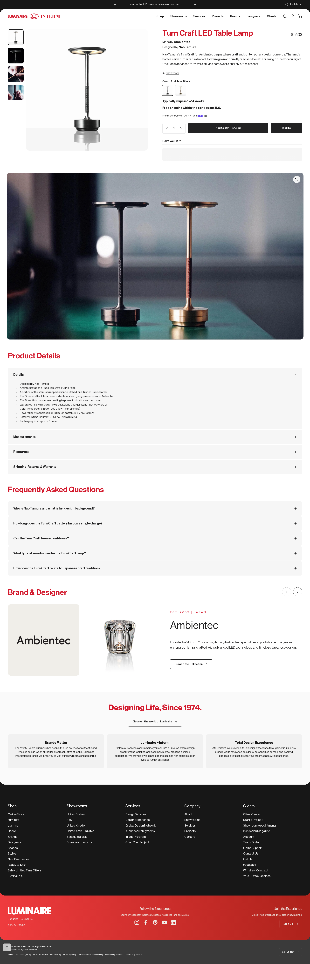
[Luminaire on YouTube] (164, 922)
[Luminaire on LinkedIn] (173, 922)
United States (76, 814)
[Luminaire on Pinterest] (155, 922)
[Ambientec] (81, 640)
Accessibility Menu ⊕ (133, 955)
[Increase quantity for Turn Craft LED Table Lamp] (181, 128)
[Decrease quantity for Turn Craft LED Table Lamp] (166, 128)
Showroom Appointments (259, 825)
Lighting (13, 825)
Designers (14, 842)
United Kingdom (77, 825)
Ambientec (182, 42)
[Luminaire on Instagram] (136, 922)
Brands (12, 836)
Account (248, 836)
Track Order (251, 842)
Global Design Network (140, 825)
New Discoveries (18, 859)
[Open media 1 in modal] (296, 179)
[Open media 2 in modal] (87, 90)
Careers (189, 836)
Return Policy (55, 955)
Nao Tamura (187, 47)
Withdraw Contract (255, 870)
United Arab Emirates (80, 831)
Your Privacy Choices (256, 876)
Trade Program (135, 836)
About (188, 814)
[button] (291, 924)
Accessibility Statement (114, 955)
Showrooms (192, 819)
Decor (12, 831)
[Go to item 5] (16, 92)
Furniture (13, 819)
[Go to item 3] (16, 55)
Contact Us (250, 853)
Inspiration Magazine (256, 831)
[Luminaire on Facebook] (146, 922)
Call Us (247, 859)
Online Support (252, 848)
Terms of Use (13, 955)
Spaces (13, 848)
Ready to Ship (17, 864)
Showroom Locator (80, 842)
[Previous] (114, 4)
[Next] (195, 4)
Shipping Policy (69, 955)
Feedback (249, 864)
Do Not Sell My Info (40, 955)
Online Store (16, 814)
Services (190, 825)
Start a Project (252, 819)
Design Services (135, 814)
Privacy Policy (25, 955)
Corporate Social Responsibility (90, 955)
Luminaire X (15, 876)
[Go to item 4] (16, 74)
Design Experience (137, 819)
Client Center (252, 814)
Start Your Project (137, 842)
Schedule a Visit (77, 836)
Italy (69, 819)
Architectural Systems (140, 831)
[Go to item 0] (16, 37)
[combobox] (293, 4)
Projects (190, 831)
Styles (12, 853)
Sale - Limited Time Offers (24, 870)
